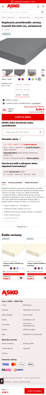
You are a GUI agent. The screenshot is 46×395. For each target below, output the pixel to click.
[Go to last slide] (4, 73)
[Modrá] (29, 79)
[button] (7, 72)
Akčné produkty (8, 343)
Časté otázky (27, 315)
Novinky (4, 353)
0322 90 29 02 (14, 172)
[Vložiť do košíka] (21, 278)
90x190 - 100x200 (22, 95)
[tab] (4, 182)
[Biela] (16, 79)
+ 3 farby (22, 268)
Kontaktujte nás (29, 320)
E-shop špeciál (7, 348)
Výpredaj (26, 348)
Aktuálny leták (28, 343)
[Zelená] (32, 79)
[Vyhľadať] (43, 12)
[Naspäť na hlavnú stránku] (13, 6)
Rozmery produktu (15, 182)
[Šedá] (36, 79)
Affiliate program (29, 329)
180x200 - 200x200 (23, 90)
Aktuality (5, 310)
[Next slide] (42, 73)
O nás (4, 305)
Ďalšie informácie (31, 182)
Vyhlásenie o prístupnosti (32, 334)
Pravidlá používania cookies (21, 381)
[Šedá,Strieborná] (39, 79)
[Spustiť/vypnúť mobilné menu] (3, 6)
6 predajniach (36, 103)
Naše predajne (7, 315)
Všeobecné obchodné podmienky (12, 377)
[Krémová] (26, 79)
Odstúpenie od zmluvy (31, 310)
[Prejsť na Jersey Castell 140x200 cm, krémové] (13, 250)
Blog (3, 334)
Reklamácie (27, 305)
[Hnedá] (22, 79)
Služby (4, 320)
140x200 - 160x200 (23, 84)
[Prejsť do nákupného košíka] (43, 6)
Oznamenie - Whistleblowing (28, 325)
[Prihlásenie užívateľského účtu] (38, 6)
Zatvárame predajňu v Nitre (24, 2)
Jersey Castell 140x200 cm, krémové (13, 263)
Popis (4, 182)
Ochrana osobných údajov (32, 377)
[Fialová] (19, 79)
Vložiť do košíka (23, 117)
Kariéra (4, 329)
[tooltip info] (20, 139)
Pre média (5, 324)
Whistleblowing (6, 381)
